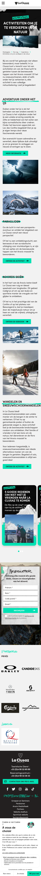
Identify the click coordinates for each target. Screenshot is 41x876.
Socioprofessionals (20, 817)
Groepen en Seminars (20, 801)
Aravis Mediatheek (20, 806)
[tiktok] (33, 789)
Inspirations (24, 52)
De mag (15, 52)
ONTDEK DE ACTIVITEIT (15, 261)
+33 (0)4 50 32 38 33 (20, 775)
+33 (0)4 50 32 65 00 (20, 769)
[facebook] (7, 789)
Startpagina (6, 52)
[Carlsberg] (10, 708)
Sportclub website (20, 814)
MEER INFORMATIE (13, 153)
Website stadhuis (20, 812)
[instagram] (20, 789)
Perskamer (20, 803)
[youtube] (26, 789)
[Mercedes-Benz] (10, 688)
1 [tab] (18, 551)
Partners (20, 809)
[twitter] (13, 789)
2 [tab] (20, 551)
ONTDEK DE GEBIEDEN (15, 321)
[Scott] (31, 688)
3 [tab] (22, 551)
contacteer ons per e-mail (21, 781)
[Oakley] (10, 669)
